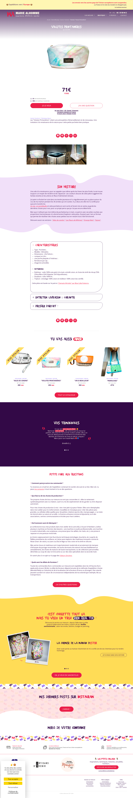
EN (110, 13)
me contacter (39, 489)
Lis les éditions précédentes (106, 771)
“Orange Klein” (88, 220)
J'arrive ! (66, 709)
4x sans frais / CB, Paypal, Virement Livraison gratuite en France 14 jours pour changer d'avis (66, 112)
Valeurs (124, 783)
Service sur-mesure (89, 780)
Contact (123, 15)
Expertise (118, 783)
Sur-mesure (89, 15)
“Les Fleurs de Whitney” (74, 220)
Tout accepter (13, 779)
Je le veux (46, 105)
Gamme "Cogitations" (105, 783)
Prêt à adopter (105, 780)
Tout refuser (13, 783)
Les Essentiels (90, 786)
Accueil (48, 19)
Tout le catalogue (66, 395)
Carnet (121, 786)
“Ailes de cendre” (58, 220)
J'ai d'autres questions (66, 584)
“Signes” (98, 220)
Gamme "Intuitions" (64, 19)
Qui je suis (121, 781)
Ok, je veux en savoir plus (66, 675)
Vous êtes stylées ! (105, 786)
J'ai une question (86, 105)
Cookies (125, 787)
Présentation (89, 781)
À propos (112, 15)
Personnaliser (13, 787)
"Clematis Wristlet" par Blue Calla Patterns (73, 283)
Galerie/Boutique (55, 19)
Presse (123, 784)
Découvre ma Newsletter (106, 767)
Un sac (32, 206)
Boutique (101, 15)
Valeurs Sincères (66, 555)
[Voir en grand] (66, 59)
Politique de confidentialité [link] (13, 792)
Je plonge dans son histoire (113, 655)
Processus (89, 784)
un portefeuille (41, 206)
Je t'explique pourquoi (120, 7)
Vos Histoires (89, 783)
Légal (117, 787)
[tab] (64, 450)
